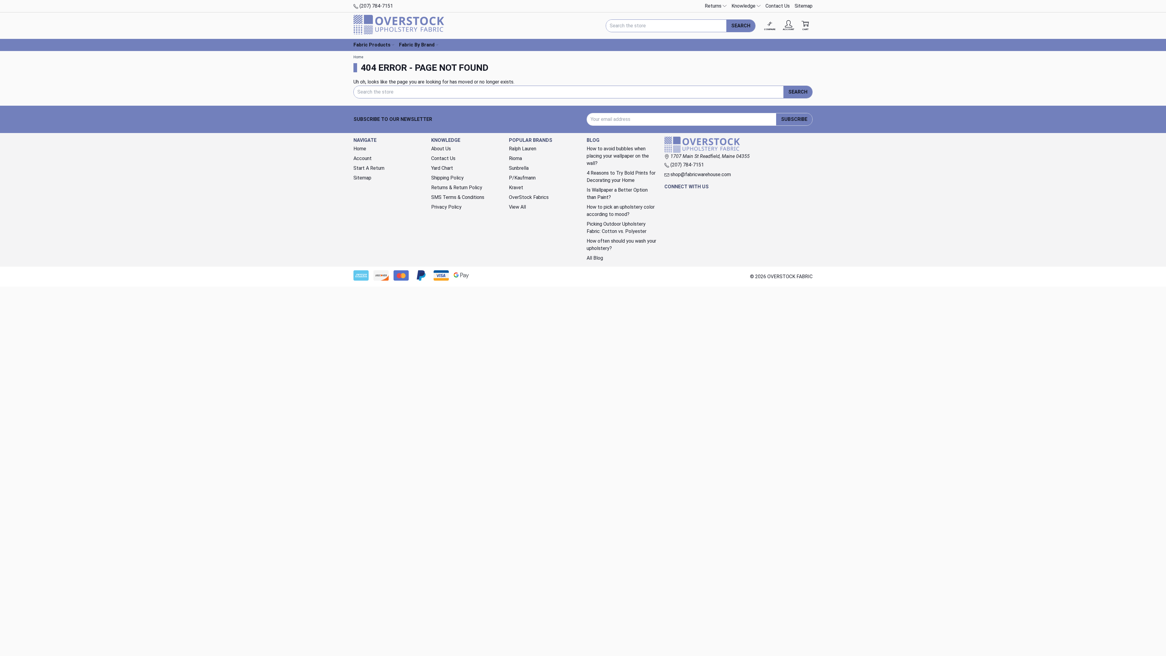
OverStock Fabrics (529, 197)
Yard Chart (442, 168)
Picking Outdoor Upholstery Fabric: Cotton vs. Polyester (616, 227)
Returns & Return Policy (456, 187)
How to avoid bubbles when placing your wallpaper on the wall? (618, 156)
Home (359, 149)
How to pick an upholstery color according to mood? (621, 210)
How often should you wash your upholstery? (621, 244)
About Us (441, 149)
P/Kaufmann (522, 178)
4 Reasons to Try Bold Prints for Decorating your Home (621, 176)
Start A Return (368, 168)
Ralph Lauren (522, 149)
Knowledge (744, 6)
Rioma (515, 158)
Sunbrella (519, 168)
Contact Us (777, 6)
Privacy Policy (446, 207)
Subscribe (794, 119)
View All (517, 207)
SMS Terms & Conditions (457, 197)
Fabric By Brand (417, 45)
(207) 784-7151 (375, 6)
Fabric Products (371, 45)
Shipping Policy (447, 178)
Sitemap (804, 6)
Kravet (516, 187)
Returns (714, 6)
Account (362, 158)
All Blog (595, 258)
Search (740, 26)
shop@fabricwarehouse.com (700, 174)
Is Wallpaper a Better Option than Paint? (617, 193)
